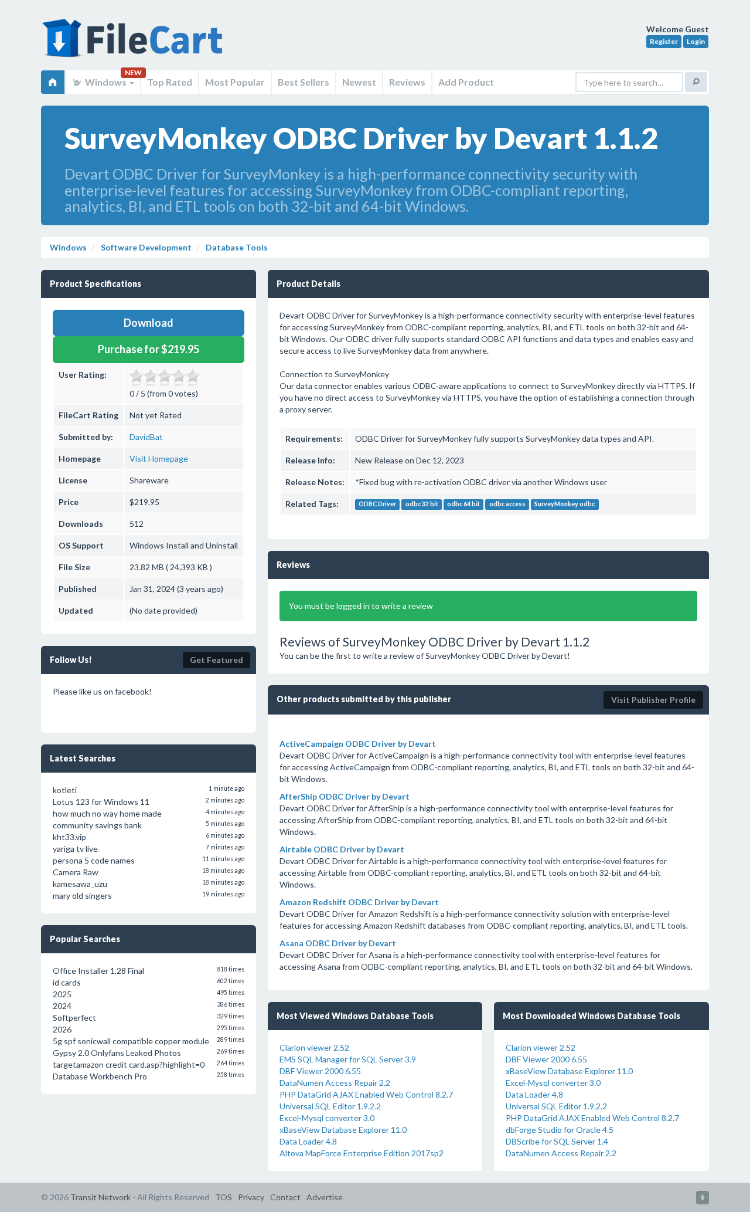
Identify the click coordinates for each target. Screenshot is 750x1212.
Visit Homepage (158, 458)
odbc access (507, 504)
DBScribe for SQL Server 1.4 (557, 1141)
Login (696, 41)
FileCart (135, 44)
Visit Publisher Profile (653, 700)
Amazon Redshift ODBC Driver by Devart (359, 902)
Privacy (251, 1197)
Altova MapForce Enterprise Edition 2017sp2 (361, 1153)
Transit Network (100, 1197)
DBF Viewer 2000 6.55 (320, 1071)
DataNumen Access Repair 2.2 (334, 1083)
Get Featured (216, 660)
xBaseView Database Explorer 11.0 (343, 1130)
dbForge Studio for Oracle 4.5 (559, 1130)
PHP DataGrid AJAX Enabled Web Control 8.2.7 (366, 1094)
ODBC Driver (377, 504)
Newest (359, 81)
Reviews (407, 81)
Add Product (466, 81)
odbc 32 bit (421, 504)
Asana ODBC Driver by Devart (337, 943)
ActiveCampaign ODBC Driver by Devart (357, 744)
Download (148, 322)
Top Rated (169, 81)
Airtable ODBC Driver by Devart (341, 849)
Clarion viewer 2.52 (314, 1047)
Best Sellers (303, 81)
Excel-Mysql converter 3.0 (326, 1118)
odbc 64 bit (463, 504)
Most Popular (235, 81)
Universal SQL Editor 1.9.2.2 (330, 1106)
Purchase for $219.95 (148, 349)
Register (664, 41)
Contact (285, 1197)
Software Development (145, 247)
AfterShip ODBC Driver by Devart (344, 796)
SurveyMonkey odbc (564, 504)
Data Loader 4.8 (308, 1141)
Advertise (324, 1197)
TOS (223, 1197)
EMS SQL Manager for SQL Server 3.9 (347, 1059)
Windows (105, 81)
